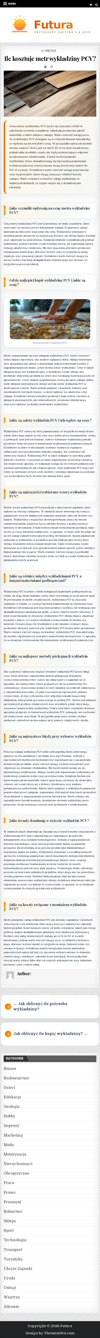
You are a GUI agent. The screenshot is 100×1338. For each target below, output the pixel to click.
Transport (13, 1250)
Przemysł (12, 1202)
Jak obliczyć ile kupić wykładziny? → (50, 1034)
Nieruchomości (18, 1164)
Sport (9, 1230)
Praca (9, 1183)
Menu (12, 3)
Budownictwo (16, 1078)
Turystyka (13, 1259)
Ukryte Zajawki (18, 1269)
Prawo (9, 1193)
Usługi (10, 1288)
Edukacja (12, 1097)
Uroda (9, 1278)
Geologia (12, 1107)
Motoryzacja (15, 1154)
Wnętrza (50, 51)
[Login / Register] (91, 5)
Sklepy (10, 1221)
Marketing (13, 1135)
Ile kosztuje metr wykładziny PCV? (50, 58)
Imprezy (11, 1126)
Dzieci (9, 1088)
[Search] (96, 5)
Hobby (9, 1116)
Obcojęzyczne (16, 1173)
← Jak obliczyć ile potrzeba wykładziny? (40, 1006)
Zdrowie (11, 1307)
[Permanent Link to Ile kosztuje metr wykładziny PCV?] (50, 94)
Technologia (15, 1240)
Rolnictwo (13, 1212)
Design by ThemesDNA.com (50, 1333)
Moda (9, 1145)
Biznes (10, 1069)
